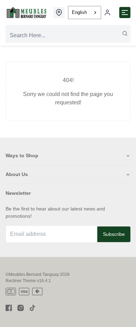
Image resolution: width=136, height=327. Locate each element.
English (79, 12)
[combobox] (84, 12)
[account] (107, 12)
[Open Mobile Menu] (124, 12)
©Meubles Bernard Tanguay (32, 274)
